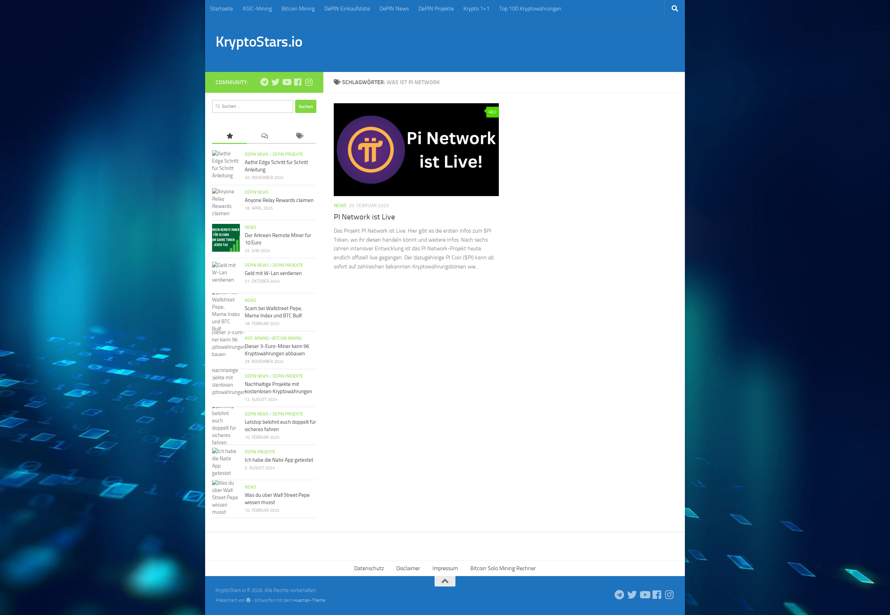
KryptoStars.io (259, 41)
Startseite (221, 8)
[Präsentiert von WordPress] (248, 600)
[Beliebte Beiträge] (229, 136)
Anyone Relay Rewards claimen (279, 200)
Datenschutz (369, 568)
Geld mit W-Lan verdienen (273, 273)
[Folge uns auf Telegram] (264, 82)
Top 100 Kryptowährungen (530, 8)
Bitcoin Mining (298, 8)
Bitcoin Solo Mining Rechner (503, 568)
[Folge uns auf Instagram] (309, 82)
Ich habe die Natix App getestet (279, 460)
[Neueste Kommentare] (264, 136)
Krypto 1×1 (476, 8)
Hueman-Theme (309, 600)
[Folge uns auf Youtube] (286, 82)
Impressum (445, 568)
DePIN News (394, 8)
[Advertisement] (547, 43)
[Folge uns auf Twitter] (275, 82)
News (340, 206)
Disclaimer (408, 568)
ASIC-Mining (257, 8)
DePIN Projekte (436, 8)
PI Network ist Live (364, 216)
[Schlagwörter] (299, 136)
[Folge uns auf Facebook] (297, 82)
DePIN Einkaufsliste (347, 8)
